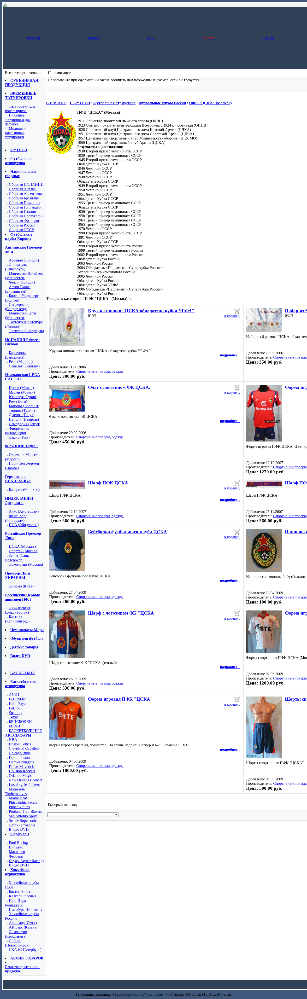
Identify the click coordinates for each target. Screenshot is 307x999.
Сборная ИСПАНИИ (26, 184)
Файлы (268, 38)
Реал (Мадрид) (21, 362)
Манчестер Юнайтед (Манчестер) (24, 275)
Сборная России (22, 225)
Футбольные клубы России (162, 103)
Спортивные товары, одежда (100, 371)
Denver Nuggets (21, 762)
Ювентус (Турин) (23, 397)
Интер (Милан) (21, 388)
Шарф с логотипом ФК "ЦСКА (121, 613)
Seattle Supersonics (23, 821)
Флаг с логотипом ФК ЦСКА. (119, 387)
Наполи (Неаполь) (24, 419)
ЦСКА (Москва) (22, 546)
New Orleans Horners (25, 780)
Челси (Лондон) (22, 282)
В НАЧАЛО (56, 103)
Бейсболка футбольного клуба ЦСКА (127, 531)
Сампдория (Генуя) (24, 424)
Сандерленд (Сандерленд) (17, 306)
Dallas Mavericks (22, 767)
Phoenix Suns (19, 807)
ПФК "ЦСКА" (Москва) (210, 103)
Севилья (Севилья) (24, 366)
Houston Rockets (22, 771)
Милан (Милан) (22, 392)
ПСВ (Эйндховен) (24, 525)
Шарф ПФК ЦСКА (108, 482)
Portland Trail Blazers (25, 811)
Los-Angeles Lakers (24, 785)
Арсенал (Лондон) (24, 260)
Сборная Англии (22, 189)
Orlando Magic (20, 775)
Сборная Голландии (25, 207)
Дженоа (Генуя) (21, 415)
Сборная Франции (24, 221)
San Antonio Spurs (23, 816)
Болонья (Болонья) (24, 406)
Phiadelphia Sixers (23, 802)
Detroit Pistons (20, 757)
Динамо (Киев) (21, 586)
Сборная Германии (24, 203)
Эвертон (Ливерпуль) (26, 331)
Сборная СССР (21, 230)
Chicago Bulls (19, 753)
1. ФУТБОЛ (80, 103)
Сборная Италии (22, 211)
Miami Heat (18, 798)
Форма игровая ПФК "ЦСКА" (120, 699)
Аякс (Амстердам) (24, 511)
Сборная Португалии (26, 216)
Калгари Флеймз (22, 896)
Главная (33, 38)
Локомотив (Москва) (26, 564)
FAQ (151, 38)
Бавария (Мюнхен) (24, 490)
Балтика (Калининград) (17, 619)
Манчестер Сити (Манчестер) (20, 315)
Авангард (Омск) (23, 923)
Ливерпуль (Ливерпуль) (16, 266)
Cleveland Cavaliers (24, 748)
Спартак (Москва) (23, 551)
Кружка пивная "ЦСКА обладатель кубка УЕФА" (141, 310)
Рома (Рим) (18, 401)
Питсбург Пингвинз (25, 909)
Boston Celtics (20, 744)
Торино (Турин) (22, 410)
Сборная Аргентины (26, 194)
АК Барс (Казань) (23, 927)
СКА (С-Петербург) (25, 949)
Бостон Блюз (19, 891)
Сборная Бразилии (24, 198)
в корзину (232, 316)
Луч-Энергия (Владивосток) (17, 610)
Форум (93, 38)
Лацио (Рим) (19, 437)
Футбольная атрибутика (114, 103)
